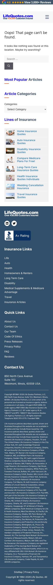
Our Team (10, 331)
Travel (8, 297)
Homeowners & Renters (18, 273)
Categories (10, 104)
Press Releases (13, 341)
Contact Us (11, 326)
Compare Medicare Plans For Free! (28, 160)
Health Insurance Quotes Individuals (28, 178)
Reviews (9, 356)
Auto (7, 263)
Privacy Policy (12, 346)
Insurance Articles (15, 302)
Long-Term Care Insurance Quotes (27, 169)
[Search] (8, 66)
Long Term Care (13, 278)
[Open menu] (47, 17)
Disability (9, 283)
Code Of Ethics (13, 336)
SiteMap (18, 572)
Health (8, 268)
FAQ (6, 351)
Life (6, 258)
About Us (10, 321)
